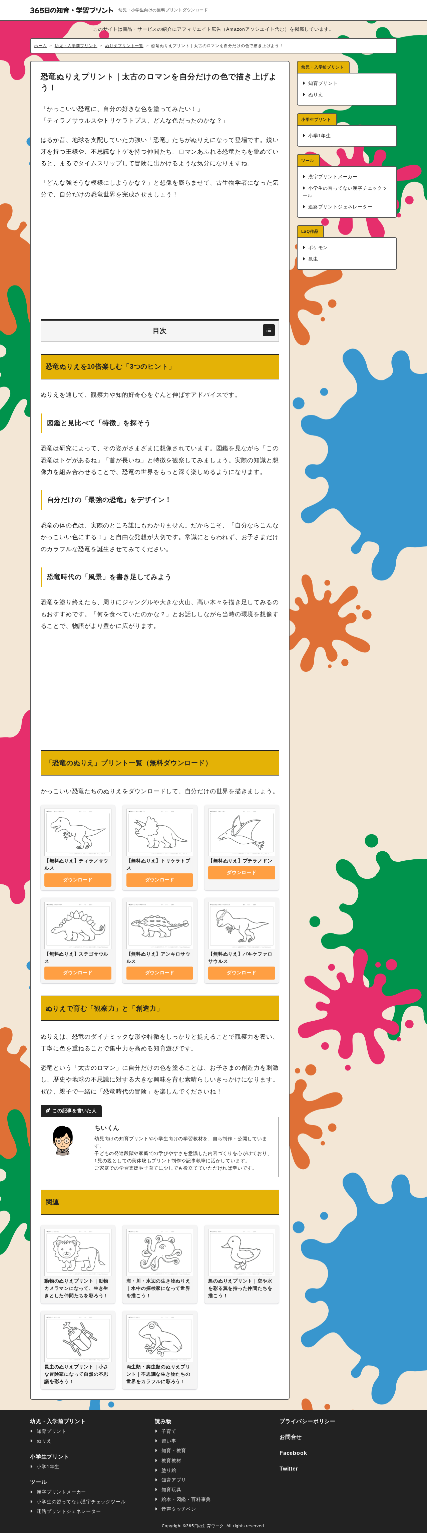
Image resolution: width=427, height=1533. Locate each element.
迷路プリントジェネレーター (339, 206)
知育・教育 (173, 1450)
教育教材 (170, 1460)
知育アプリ (173, 1480)
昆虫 (312, 259)
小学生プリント (316, 119)
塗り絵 (168, 1470)
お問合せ (291, 1437)
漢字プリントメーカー (332, 176)
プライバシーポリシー (308, 1421)
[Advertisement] (160, 260)
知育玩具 (170, 1489)
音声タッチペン (178, 1509)
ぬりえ (315, 94)
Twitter (289, 1469)
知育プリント (322, 83)
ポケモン (317, 247)
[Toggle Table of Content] (269, 330)
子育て (168, 1431)
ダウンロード (78, 879)
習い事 (168, 1440)
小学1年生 (319, 135)
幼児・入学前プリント (322, 67)
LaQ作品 (309, 231)
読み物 (163, 1421)
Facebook (293, 1453)
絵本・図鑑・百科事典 (185, 1499)
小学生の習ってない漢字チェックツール (345, 192)
